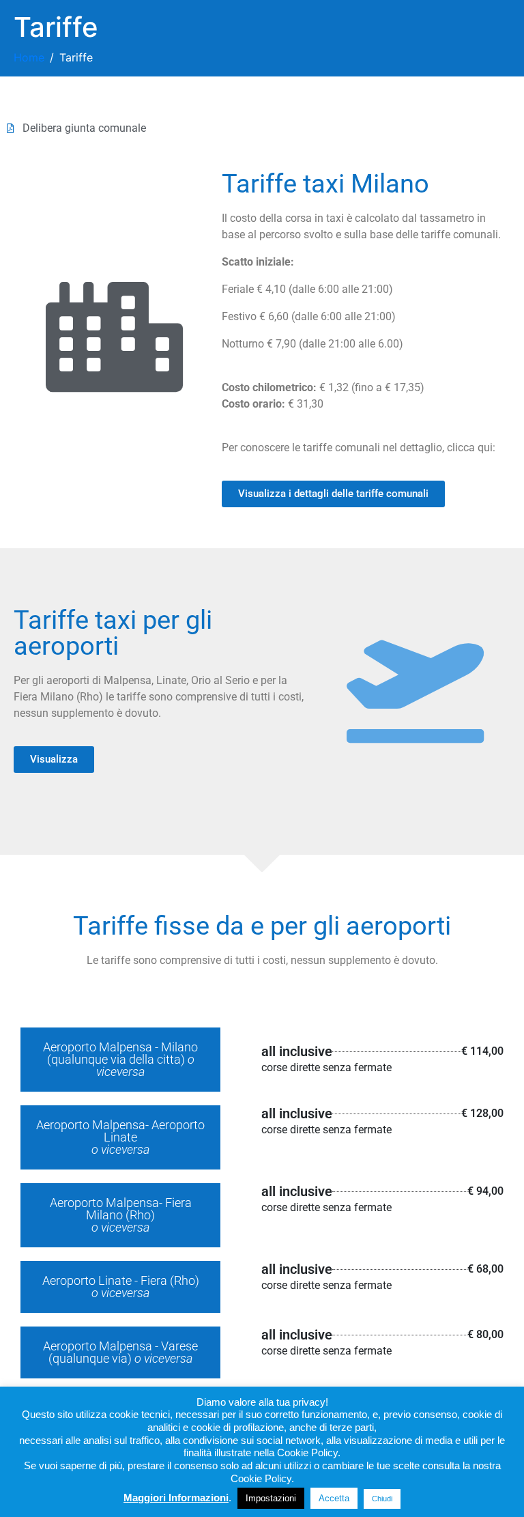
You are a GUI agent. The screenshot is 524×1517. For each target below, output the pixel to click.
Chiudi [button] (382, 1498)
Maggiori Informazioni (176, 1497)
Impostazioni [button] (271, 1498)
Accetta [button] (334, 1498)
